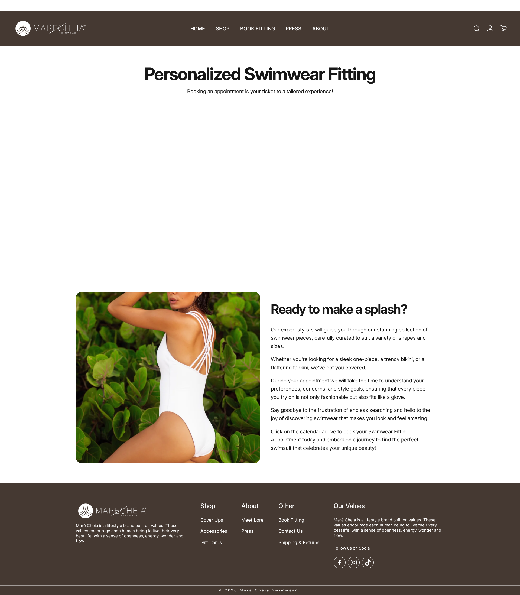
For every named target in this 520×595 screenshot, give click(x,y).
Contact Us (290, 531)
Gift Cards (211, 542)
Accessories (213, 531)
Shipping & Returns (299, 542)
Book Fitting (291, 520)
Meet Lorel (253, 520)
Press (247, 531)
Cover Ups (211, 520)
